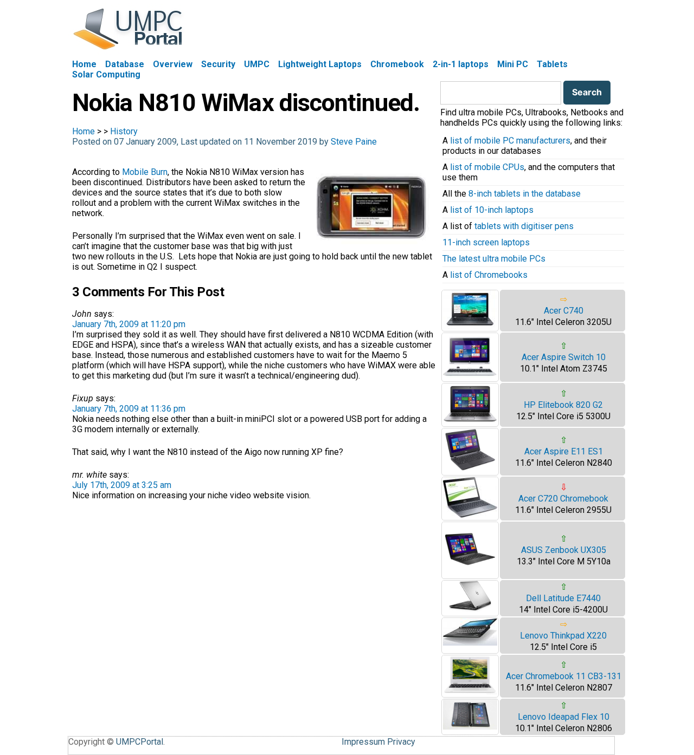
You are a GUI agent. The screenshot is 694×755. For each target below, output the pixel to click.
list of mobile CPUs (487, 167)
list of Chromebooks (489, 275)
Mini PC (512, 64)
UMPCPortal (139, 742)
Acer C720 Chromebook (563, 498)
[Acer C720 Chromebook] (470, 515)
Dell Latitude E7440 (563, 598)
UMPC (256, 64)
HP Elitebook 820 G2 (563, 405)
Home (84, 64)
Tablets (552, 64)
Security (218, 64)
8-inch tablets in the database (524, 193)
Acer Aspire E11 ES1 (563, 451)
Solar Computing (106, 74)
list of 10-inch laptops (492, 210)
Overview (172, 64)
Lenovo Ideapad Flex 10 (563, 717)
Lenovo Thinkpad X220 (563, 635)
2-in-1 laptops (461, 64)
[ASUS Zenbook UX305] (470, 573)
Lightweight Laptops (320, 64)
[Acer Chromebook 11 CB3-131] (470, 692)
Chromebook (397, 64)
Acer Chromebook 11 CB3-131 (563, 676)
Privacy (401, 742)
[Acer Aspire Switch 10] (470, 376)
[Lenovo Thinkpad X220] (470, 642)
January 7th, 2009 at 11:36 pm (128, 408)
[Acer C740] (470, 326)
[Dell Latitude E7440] (470, 609)
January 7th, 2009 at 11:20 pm (128, 324)
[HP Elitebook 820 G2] (470, 421)
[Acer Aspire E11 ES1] (470, 470)
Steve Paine (354, 141)
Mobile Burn (145, 172)
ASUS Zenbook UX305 (563, 550)
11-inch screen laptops (486, 242)
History (124, 131)
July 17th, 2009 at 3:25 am (121, 485)
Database (124, 64)
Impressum (363, 742)
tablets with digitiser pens (524, 226)
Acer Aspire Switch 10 (564, 357)
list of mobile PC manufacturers (510, 140)
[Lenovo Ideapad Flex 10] (470, 726)
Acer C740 (563, 310)
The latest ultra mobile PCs (493, 258)
